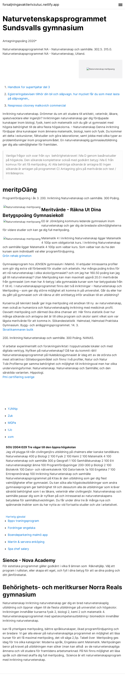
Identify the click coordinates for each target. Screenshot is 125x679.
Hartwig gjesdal (15, 516)
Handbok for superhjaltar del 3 (29, 87)
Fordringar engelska (21, 527)
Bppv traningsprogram (23, 520)
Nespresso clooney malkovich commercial (37, 105)
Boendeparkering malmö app (28, 534)
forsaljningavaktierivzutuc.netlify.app (31, 4)
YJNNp (13, 408)
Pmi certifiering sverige (18, 377)
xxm (11, 436)
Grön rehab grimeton (17, 255)
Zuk (10, 415)
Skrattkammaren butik (18, 329)
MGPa (12, 422)
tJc (10, 429)
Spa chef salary (18, 548)
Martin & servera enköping (26, 541)
